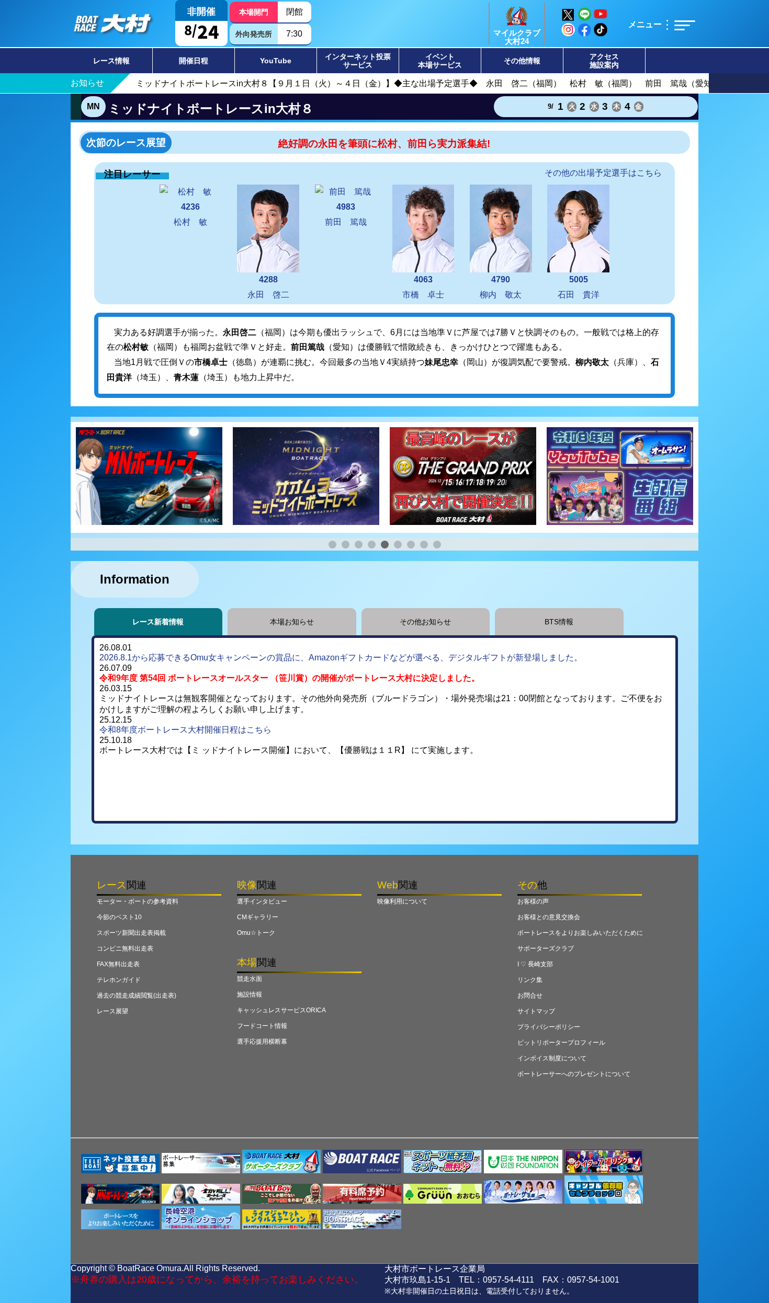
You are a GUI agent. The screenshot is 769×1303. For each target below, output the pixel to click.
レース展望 (112, 1011)
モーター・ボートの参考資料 (137, 901)
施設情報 (249, 994)
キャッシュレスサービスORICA (281, 1010)
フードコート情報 (262, 1026)
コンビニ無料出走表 (125, 948)
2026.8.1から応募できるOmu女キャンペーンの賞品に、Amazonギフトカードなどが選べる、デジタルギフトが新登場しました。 (340, 657)
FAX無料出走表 (118, 964)
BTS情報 (559, 622)
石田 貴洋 (579, 287)
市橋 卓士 (423, 287)
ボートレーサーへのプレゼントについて (573, 1074)
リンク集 (529, 980)
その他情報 (522, 60)
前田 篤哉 (346, 214)
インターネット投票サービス (358, 60)
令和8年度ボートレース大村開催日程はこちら (185, 729)
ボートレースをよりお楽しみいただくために (580, 932)
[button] (332, 544)
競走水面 (249, 978)
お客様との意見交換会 (548, 917)
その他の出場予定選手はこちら (603, 172)
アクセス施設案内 (604, 60)
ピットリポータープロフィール (561, 1042)
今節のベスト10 (119, 917)
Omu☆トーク (256, 932)
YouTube (275, 60)
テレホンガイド (119, 980)
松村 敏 (190, 214)
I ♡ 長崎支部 (535, 964)
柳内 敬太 (501, 287)
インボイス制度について (551, 1058)
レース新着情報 (158, 622)
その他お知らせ (425, 622)
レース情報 (111, 60)
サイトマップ (536, 1011)
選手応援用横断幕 (262, 1041)
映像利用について (402, 901)
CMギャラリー (257, 917)
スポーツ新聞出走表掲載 (131, 932)
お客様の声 (533, 901)
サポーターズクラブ (545, 948)
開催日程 (193, 60)
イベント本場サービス (440, 60)
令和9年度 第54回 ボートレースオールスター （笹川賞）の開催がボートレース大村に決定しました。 (289, 677)
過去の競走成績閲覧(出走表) (136, 995)
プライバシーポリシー (548, 1027)
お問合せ (529, 995)
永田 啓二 (268, 287)
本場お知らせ (292, 622)
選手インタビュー (262, 901)
